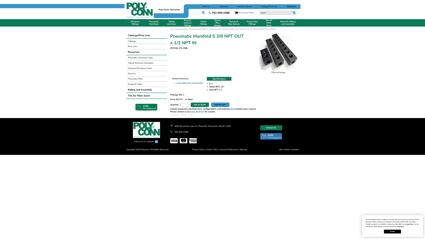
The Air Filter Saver (268, 23)
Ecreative (295, 149)
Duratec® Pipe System (234, 22)
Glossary (132, 73)
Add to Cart (220, 104)
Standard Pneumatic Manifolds (198, 29)
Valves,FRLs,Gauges (217, 23)
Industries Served (245, 6)
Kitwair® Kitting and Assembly (288, 22)
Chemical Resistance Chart (140, 68)
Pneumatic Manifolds (154, 22)
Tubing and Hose (171, 22)
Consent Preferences (229, 149)
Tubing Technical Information (141, 63)
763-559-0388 (221, 13)
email (192, 111)
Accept (392, 231)
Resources (224, 6)
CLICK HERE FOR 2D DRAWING (189, 83)
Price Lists (132, 46)
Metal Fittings (203, 22)
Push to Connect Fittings (187, 23)
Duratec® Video (135, 84)
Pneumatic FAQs (135, 78)
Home (172, 29)
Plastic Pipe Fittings (252, 22)
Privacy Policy (198, 149)
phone (201, 111)
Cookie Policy (212, 149)
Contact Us (271, 127)
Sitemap (243, 149)
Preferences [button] (400, 226)
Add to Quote (200, 104)
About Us (206, 6)
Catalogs (132, 41)
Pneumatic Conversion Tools (140, 57)
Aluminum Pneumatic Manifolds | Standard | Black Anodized (227, 29)
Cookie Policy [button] (409, 224)
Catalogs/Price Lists (269, 6)
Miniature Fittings (135, 22)
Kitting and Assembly (140, 89)
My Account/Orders (246, 13)
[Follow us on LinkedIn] (203, 13)
